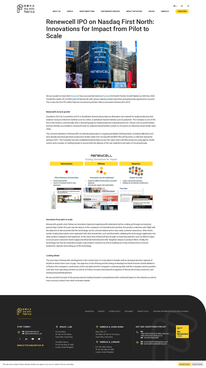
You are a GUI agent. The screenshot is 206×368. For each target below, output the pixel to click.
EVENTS (70, 11)
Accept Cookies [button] (185, 364)
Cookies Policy (114, 311)
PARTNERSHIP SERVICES (110, 11)
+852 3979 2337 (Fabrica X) (151, 336)
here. (72, 364)
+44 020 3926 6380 (151, 338)
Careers (101, 311)
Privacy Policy (143, 311)
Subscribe (182, 11)
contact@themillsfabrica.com (156, 342)
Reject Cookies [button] (197, 364)
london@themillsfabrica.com (155, 344)
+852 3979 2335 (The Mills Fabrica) (155, 334)
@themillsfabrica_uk (33, 334)
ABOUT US (57, 11)
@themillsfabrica (32, 332)
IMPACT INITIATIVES (134, 11)
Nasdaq (106, 96)
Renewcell (74, 96)
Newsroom (89, 311)
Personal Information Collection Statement (171, 311)
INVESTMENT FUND (87, 11)
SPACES (151, 11)
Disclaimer (129, 311)
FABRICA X (165, 11)
